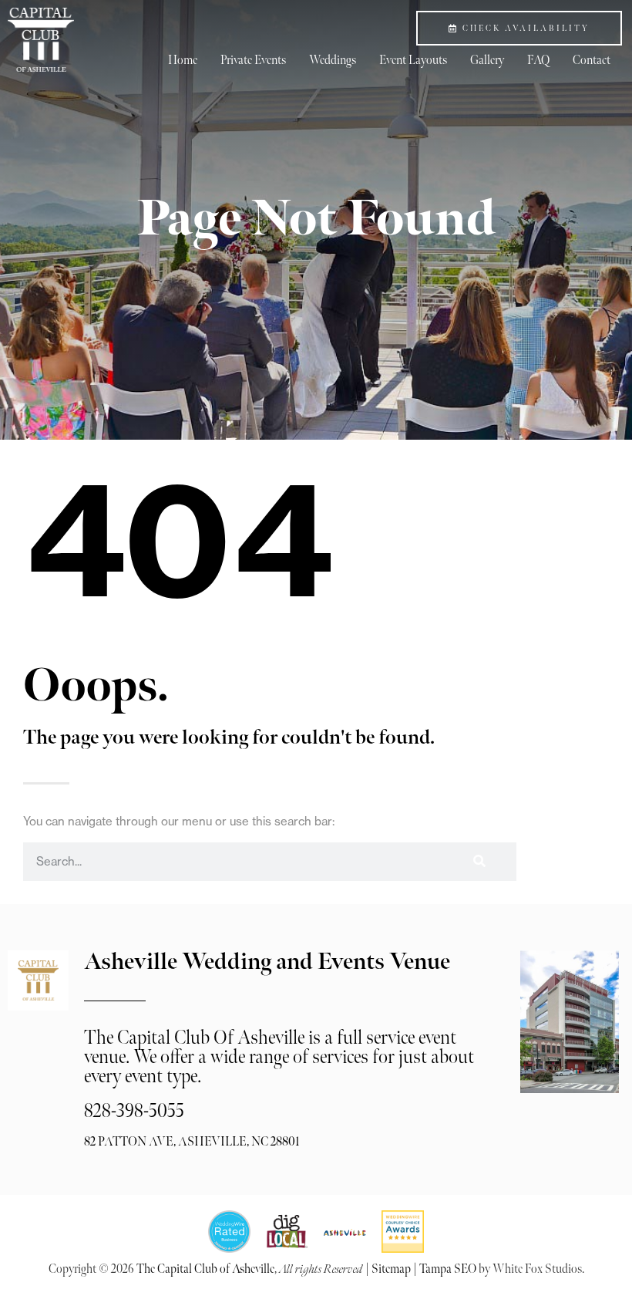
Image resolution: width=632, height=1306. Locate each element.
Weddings (332, 60)
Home (182, 60)
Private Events (253, 60)
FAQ (538, 60)
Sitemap (391, 1269)
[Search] (479, 861)
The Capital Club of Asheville (205, 1269)
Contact (591, 60)
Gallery (487, 60)
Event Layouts (413, 60)
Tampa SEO (447, 1269)
